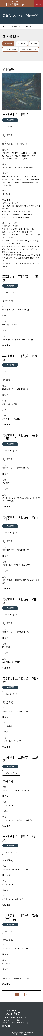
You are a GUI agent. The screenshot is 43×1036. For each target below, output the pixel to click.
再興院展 (8, 43)
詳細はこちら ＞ (11, 126)
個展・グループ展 (29, 49)
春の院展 (21, 43)
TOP (4, 26)
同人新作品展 (10, 49)
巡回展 (34, 43)
